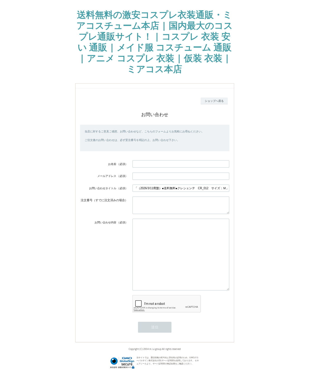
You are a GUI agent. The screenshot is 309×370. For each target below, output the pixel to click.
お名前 (112, 164)
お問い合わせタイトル (102, 188)
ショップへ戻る (214, 101)
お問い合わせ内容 (105, 222)
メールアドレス (106, 176)
